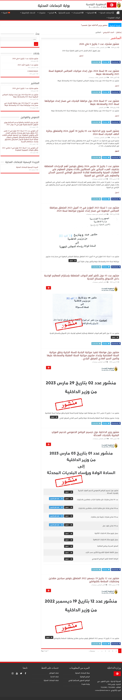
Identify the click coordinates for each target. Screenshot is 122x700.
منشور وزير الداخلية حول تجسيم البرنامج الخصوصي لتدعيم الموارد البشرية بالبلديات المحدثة (85, 433)
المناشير (102, 47)
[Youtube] (17, 673)
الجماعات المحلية (106, 12)
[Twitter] (21, 673)
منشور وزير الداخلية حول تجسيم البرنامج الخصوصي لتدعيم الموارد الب (79, 25)
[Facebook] (25, 673)
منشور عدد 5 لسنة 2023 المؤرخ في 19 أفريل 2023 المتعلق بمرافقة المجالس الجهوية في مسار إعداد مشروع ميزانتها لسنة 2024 (84, 209)
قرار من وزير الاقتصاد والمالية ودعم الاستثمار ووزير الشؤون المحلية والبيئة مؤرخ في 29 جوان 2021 (21, 123)
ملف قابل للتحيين (55, 498)
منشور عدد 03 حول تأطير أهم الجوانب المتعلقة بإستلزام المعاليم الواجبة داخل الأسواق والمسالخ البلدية (81, 277)
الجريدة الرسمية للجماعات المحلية (27, 167)
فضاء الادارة (54, 676)
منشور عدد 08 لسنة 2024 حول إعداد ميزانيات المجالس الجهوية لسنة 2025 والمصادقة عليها (84, 72)
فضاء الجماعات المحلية (51, 680)
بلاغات (97, 47)
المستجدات (77, 12)
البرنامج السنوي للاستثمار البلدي (79, 680)
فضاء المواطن (54, 673)
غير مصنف (95, 214)
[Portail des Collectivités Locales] (118, 5)
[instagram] (12, 673)
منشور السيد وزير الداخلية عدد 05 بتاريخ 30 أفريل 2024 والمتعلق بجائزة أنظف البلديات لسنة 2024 (82, 132)
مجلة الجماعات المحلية (82, 673)
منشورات (42, 12)
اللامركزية (90, 12)
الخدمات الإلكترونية (28, 12)
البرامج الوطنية (85, 676)
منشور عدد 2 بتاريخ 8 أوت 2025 (28, 64)
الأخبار (106, 47)
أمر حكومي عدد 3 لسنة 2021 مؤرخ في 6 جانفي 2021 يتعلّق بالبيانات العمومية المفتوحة (20, 149)
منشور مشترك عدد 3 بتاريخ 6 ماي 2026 (99, 44)
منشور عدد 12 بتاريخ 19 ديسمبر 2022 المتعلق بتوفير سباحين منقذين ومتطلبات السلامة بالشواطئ (84, 580)
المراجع (51, 12)
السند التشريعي (108, 32)
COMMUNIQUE (32, 71)
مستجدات (92, 47)
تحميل (81, 55)
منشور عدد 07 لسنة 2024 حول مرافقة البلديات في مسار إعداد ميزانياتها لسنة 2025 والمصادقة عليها (82, 102)
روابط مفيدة (85, 684)
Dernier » (92, 651)
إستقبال (118, 32)
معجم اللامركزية (64, 12)
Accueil (118, 12)
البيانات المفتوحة (114, 17)
